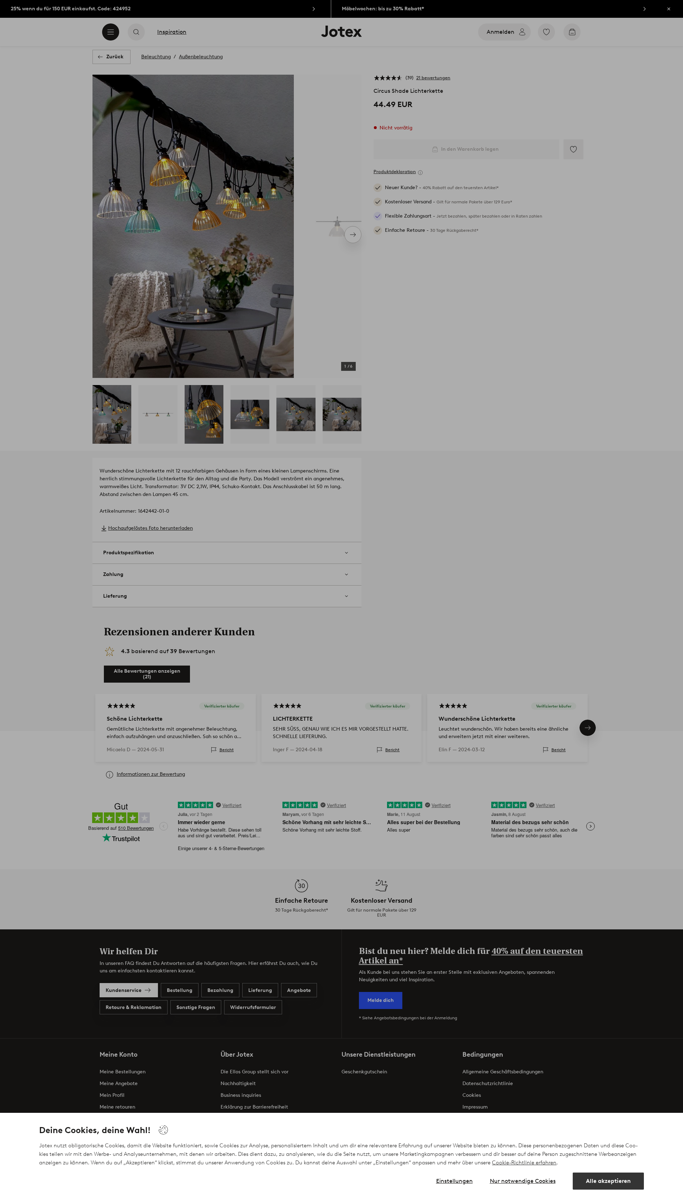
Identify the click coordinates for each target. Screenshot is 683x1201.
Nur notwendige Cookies (523, 1181)
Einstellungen (454, 1181)
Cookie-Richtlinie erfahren (524, 1162)
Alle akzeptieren (608, 1181)
